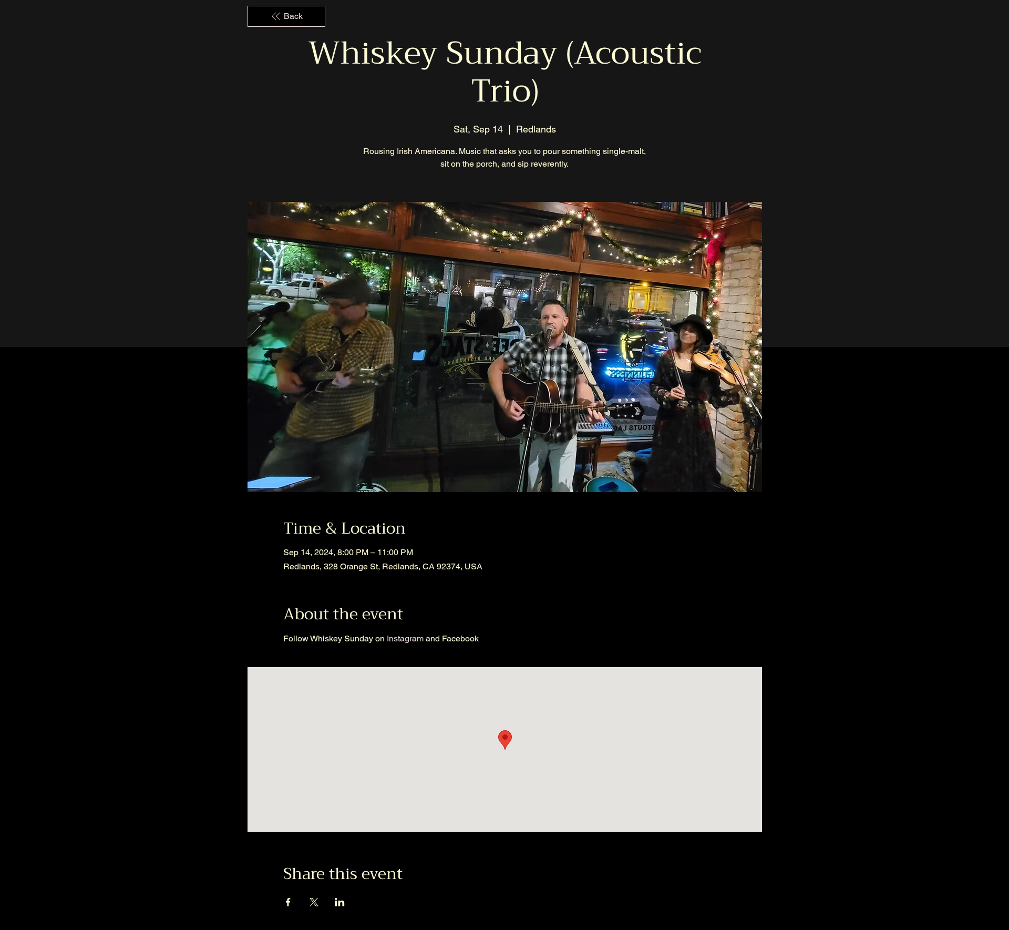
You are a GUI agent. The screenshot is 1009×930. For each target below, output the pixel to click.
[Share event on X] (314, 902)
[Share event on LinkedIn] (340, 902)
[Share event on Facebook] (288, 902)
